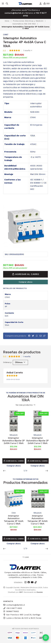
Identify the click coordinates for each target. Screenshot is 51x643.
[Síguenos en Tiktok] (35, 582)
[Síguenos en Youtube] (32, 582)
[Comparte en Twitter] (33, 336)
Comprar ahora (25, 282)
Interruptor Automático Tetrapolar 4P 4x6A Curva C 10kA (13, 520)
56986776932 (12, 611)
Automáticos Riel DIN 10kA (24, 24)
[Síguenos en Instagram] (25, 582)
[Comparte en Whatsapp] (36, 336)
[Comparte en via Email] (40, 336)
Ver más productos (24, 405)
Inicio (7, 21)
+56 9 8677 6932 (14, 608)
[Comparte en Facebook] (29, 336)
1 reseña (27, 50)
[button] (44, 336)
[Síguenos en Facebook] (28, 582)
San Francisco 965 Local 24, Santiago (23, 615)
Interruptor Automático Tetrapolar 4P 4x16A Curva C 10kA (37, 520)
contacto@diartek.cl (15, 605)
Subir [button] (26, 557)
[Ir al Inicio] (25, 4)
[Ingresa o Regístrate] (40, 4)
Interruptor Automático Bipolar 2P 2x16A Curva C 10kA (37, 440)
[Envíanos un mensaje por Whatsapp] (45, 637)
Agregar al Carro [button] (15, 461)
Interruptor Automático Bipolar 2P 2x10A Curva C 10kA (13, 440)
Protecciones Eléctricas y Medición (28, 21)
